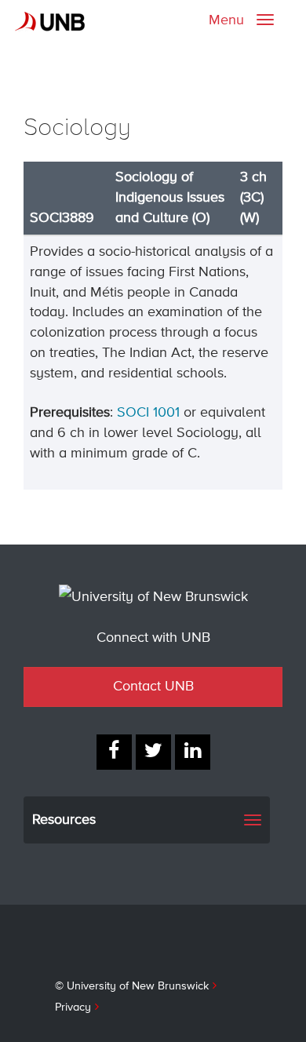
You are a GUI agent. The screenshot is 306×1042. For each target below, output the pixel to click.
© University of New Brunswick (132, 986)
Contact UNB (153, 686)
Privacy (73, 1007)
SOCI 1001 (148, 413)
